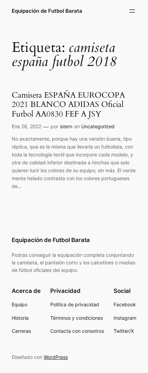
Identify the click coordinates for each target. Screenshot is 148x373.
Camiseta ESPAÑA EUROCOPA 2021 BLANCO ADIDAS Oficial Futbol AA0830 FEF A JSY (68, 104)
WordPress (56, 357)
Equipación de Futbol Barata (47, 11)
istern (66, 126)
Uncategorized (98, 126)
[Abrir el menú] (132, 11)
